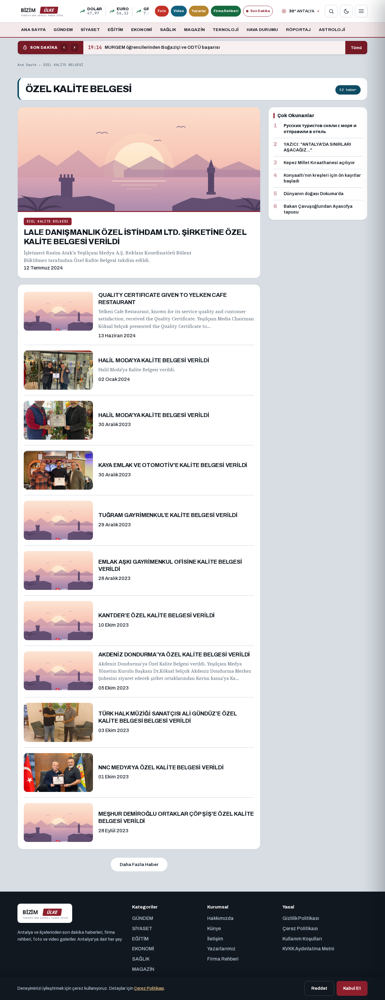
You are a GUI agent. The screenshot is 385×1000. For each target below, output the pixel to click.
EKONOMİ (141, 29)
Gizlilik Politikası (300, 918)
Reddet (319, 988)
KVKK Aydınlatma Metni (308, 948)
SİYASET (90, 29)
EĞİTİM (115, 29)
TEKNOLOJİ (226, 29)
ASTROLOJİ (332, 29)
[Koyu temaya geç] (346, 11)
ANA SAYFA (33, 29)
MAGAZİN (194, 29)
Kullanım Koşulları (302, 938)
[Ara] (331, 11)
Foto (162, 11)
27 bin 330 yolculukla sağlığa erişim (135, 48)
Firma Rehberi (226, 11)
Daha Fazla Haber (139, 864)
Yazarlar (199, 11)
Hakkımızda (220, 918)
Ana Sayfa (26, 65)
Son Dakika (260, 11)
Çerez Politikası (300, 928)
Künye (214, 928)
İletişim (215, 938)
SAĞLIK (168, 29)
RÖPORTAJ (298, 29)
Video (179, 11)
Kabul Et (352, 988)
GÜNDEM (63, 29)
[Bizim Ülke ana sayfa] (41, 11)
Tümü (356, 47)
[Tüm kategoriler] (361, 11)
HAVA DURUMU (262, 29)
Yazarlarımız (221, 948)
